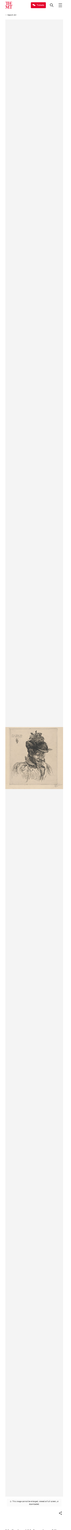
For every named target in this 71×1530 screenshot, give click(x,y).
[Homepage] (8, 5)
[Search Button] (51, 5)
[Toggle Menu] (60, 5)
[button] (60, 1513)
